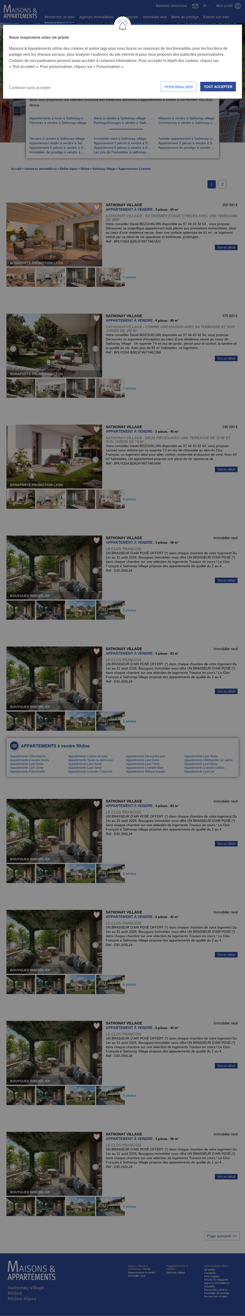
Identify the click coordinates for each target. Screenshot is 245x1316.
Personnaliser (178, 86)
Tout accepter (218, 86)
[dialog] (122, 61)
